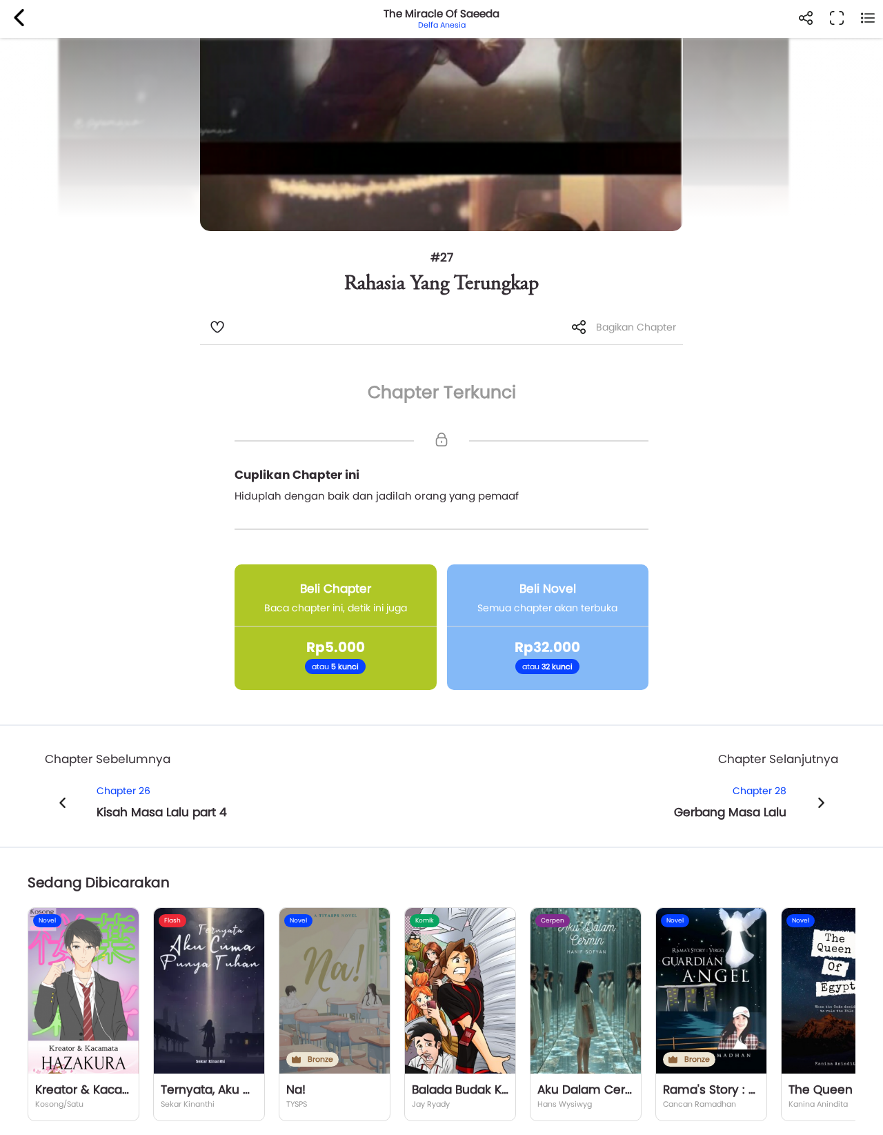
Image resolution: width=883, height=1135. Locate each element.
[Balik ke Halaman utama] (19, 19)
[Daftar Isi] (867, 19)
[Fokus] (836, 19)
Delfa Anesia (442, 24)
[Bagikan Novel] (805, 19)
